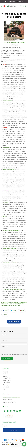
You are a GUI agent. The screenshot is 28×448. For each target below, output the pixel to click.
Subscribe (14, 430)
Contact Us (6, 387)
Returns (5, 376)
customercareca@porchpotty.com (11, 397)
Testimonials (6, 382)
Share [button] (5, 314)
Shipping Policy (7, 380)
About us (5, 372)
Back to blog (15, 322)
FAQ (4, 389)
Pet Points (6, 374)
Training (5, 385)
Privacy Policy (6, 378)
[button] (1, 6)
